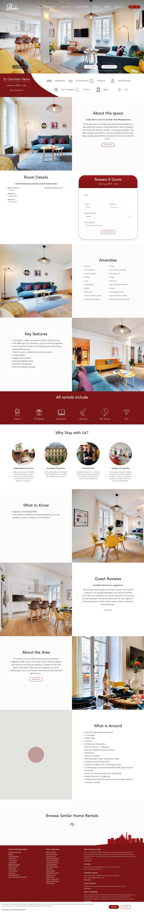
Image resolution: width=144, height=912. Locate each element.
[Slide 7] (41, 71)
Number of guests (90, 213)
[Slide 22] (87, 71)
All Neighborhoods (15, 897)
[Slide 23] (90, 71)
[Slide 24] (93, 71)
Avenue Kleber (30, 852)
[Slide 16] (69, 71)
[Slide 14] (63, 71)
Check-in (87, 204)
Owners (96, 7)
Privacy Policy (5, 909)
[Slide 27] (102, 71)
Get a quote (90, 67)
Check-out (112, 204)
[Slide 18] (75, 71)
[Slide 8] (44, 71)
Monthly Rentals (51, 897)
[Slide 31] (115, 71)
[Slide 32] (118, 71)
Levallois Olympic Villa (71, 852)
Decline (125, 907)
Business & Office (52, 899)
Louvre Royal (113, 852)
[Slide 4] (32, 71)
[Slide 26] (99, 71)
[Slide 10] (50, 71)
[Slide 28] (105, 71)
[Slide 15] (66, 71)
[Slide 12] (56, 71)
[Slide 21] (84, 71)
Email (86, 195)
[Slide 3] (29, 71)
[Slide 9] (47, 71)
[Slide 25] (96, 71)
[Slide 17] (72, 71)
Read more (108, 145)
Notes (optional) (89, 222)
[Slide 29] (108, 71)
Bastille (11, 899)
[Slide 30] (111, 71)
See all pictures (20, 67)
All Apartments (49, 7)
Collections (66, 7)
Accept (113, 907)
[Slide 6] (38, 71)
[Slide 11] (53, 71)
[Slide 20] (81, 71)
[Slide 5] (35, 71)
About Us (119, 7)
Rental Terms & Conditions (17, 909)
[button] (11, 37)
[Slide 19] (78, 71)
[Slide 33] (121, 71)
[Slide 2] (26, 71)
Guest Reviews (81, 7)
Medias (107, 7)
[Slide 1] (23, 71)
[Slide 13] (60, 71)
